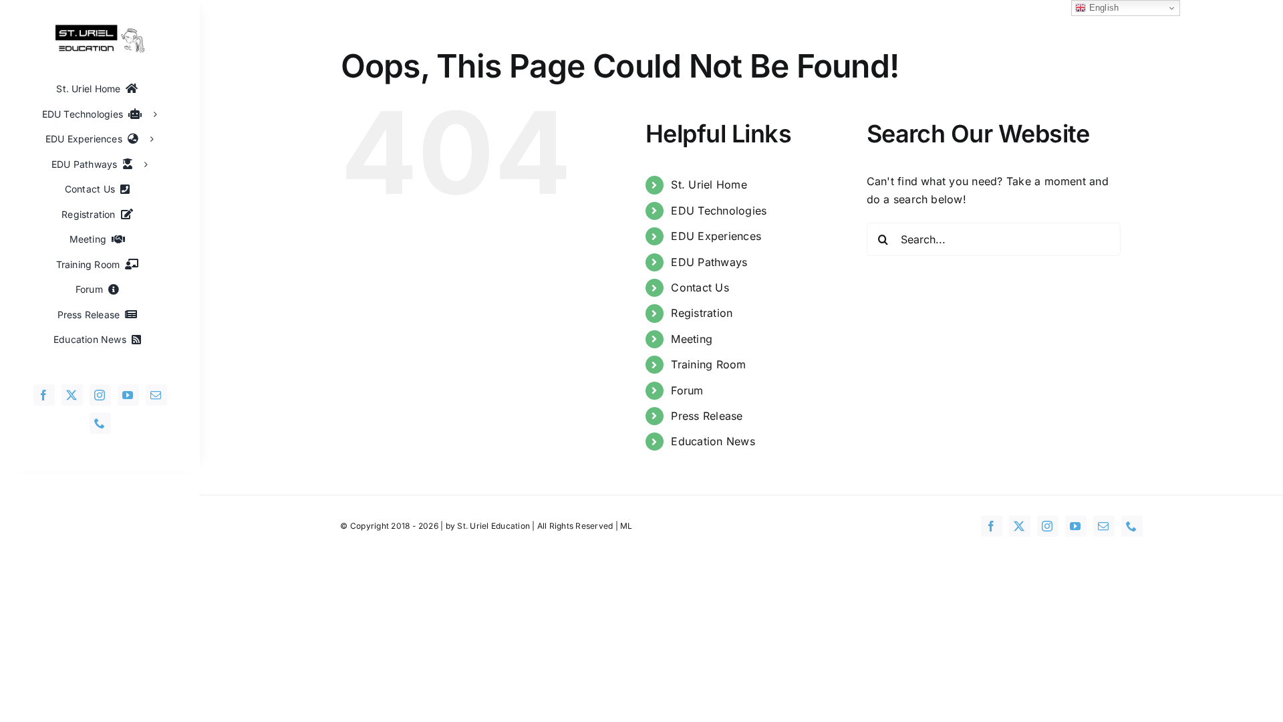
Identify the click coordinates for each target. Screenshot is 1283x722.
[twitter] (72, 395)
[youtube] (128, 395)
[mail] (156, 395)
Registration (701, 313)
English (1102, 8)
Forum (687, 390)
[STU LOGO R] (100, 29)
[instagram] (100, 395)
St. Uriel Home (708, 184)
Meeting (691, 339)
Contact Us (699, 287)
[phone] (100, 423)
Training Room (708, 364)
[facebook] (44, 395)
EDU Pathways (709, 262)
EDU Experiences (716, 236)
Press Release (706, 416)
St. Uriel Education (493, 526)
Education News (712, 441)
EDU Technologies (718, 210)
